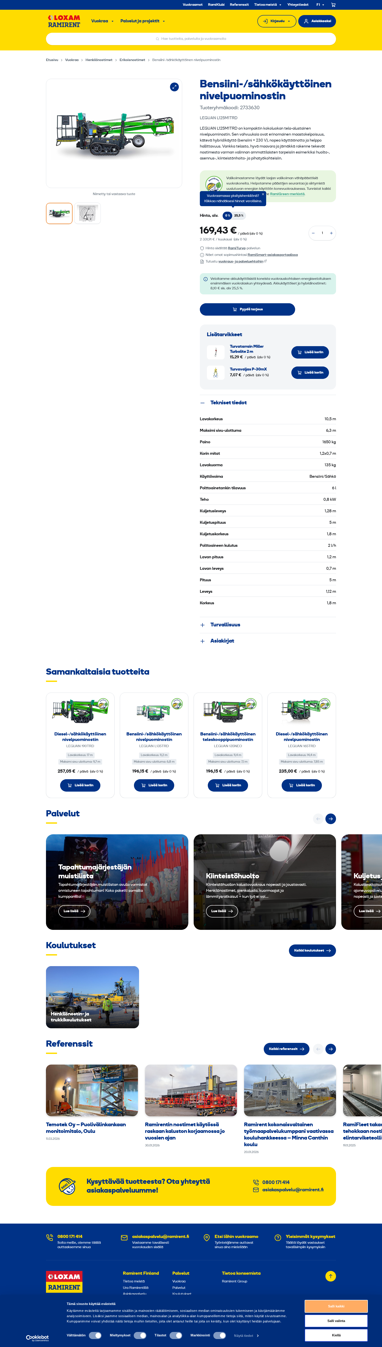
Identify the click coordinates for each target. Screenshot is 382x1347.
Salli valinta (336, 1321)
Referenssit (239, 5)
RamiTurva (236, 248)
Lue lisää (117, 882)
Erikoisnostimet (132, 60)
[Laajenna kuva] (174, 87)
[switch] (140, 1335)
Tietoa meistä (265, 5)
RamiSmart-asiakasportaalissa (273, 255)
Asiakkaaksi (321, 21)
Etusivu (52, 60)
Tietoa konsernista (241, 1273)
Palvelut (180, 1273)
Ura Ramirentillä (135, 1288)
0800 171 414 (276, 1182)
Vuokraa (99, 21)
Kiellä (336, 1335)
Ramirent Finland (141, 1273)
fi (318, 5)
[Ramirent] (64, 21)
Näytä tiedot (243, 1335)
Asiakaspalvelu (134, 1294)
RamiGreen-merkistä (287, 194)
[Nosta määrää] (331, 233)
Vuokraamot (193, 5)
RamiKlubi (216, 5)
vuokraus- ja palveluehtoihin (240, 261)
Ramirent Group (234, 1281)
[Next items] (330, 819)
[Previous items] (318, 819)
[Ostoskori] (333, 4)
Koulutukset (181, 1294)
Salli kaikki (336, 1306)
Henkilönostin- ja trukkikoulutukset (92, 997)
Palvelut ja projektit (139, 21)
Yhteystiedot (298, 5)
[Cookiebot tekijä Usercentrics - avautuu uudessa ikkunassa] (37, 1338)
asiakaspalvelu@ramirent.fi (293, 1190)
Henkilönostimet (99, 60)
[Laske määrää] (313, 233)
